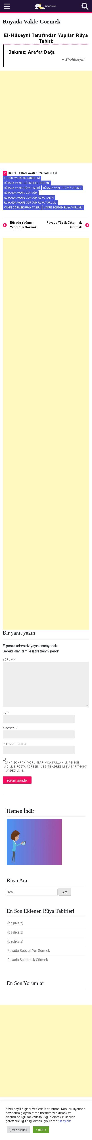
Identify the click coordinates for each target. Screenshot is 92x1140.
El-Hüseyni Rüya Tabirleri (22, 178)
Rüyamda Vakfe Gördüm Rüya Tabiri (29, 197)
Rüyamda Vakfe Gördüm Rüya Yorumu (30, 202)
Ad (6, 712)
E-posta (10, 728)
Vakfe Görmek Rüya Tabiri (22, 207)
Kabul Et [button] (41, 1130)
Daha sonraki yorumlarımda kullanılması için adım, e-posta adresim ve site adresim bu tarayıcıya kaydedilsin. (46, 766)
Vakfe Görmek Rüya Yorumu (63, 207)
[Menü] (7, 6)
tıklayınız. (64, 1121)
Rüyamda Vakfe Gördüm (20, 192)
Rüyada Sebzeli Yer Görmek (28, 951)
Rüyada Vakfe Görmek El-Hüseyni (27, 183)
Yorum (9, 659)
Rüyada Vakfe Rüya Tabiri (22, 187)
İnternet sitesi (15, 744)
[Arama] (85, 6)
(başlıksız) (15, 923)
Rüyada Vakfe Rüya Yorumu (62, 187)
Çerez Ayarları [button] (18, 1130)
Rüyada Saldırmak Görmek (27, 960)
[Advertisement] (46, 117)
